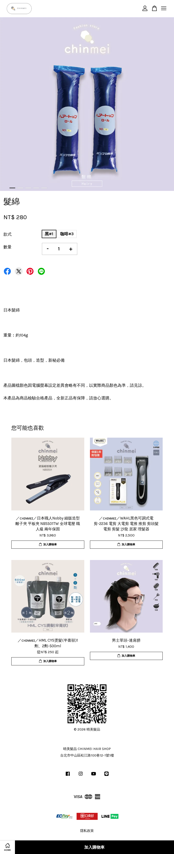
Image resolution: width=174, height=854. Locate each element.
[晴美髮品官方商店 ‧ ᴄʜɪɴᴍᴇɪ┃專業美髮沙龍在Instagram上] (80, 776)
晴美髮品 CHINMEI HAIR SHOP (87, 749)
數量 (7, 246)
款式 (7, 234)
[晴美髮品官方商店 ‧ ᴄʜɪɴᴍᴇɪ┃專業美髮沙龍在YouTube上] (93, 776)
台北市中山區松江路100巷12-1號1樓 (87, 755)
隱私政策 (87, 831)
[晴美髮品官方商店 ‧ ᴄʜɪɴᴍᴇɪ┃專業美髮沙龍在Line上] (106, 776)
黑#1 (49, 233)
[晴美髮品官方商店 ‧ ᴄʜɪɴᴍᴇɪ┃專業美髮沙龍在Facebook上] (68, 776)
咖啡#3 (67, 233)
